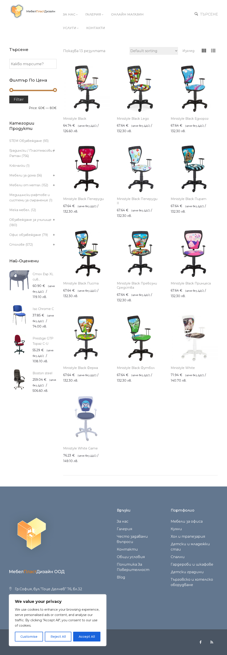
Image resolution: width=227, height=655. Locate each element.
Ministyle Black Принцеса (191, 283)
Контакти (95, 28)
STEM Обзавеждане (25, 141)
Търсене (209, 14)
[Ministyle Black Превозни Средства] (140, 253)
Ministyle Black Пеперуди (83, 199)
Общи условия (131, 557)
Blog (121, 577)
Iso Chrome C (43, 309)
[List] (213, 51)
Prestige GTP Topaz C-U (43, 341)
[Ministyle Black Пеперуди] (86, 168)
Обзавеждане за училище (30, 220)
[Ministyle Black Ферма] (86, 338)
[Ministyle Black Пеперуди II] (140, 168)
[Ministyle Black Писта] (86, 253)
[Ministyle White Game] (86, 418)
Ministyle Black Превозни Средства (137, 285)
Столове (17, 245)
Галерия (93, 14)
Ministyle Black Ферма (80, 368)
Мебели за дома (22, 175)
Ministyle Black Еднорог (190, 119)
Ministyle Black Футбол (136, 368)
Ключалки (17, 166)
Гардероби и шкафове (192, 564)
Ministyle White (183, 368)
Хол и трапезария (188, 536)
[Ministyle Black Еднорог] (194, 88)
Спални (178, 557)
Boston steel (42, 373)
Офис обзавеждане (25, 235)
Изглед (188, 51)
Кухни (176, 529)
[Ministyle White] (194, 338)
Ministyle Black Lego (133, 119)
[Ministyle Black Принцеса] (194, 253)
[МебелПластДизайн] (32, 11)
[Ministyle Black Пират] (194, 168)
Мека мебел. (19, 210)
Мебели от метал (25, 185)
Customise (28, 637)
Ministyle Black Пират (188, 199)
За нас (69, 14)
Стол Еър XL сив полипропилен (44, 277)
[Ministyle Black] (86, 88)
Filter (19, 99)
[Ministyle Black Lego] (140, 88)
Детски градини (187, 572)
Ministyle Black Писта (81, 283)
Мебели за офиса (187, 521)
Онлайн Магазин (127, 14)
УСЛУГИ (69, 28)
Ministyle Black (74, 119)
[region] (57, 620)
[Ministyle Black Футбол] (140, 338)
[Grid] (204, 51)
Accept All (87, 637)
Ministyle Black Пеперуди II (137, 201)
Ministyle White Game (80, 448)
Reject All (58, 637)
